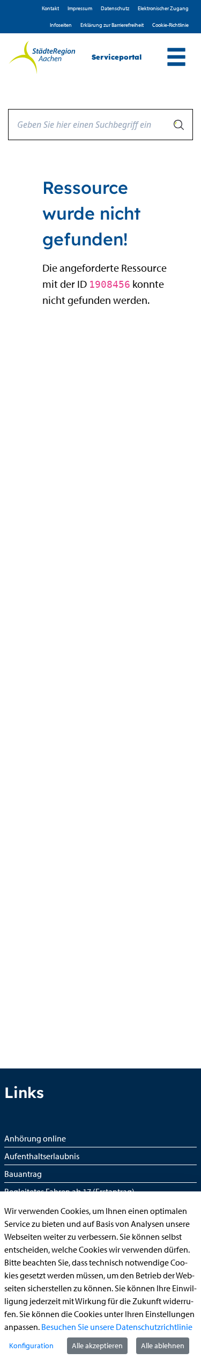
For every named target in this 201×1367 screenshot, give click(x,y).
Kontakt (50, 8)
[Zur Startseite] (42, 57)
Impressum (80, 8)
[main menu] (176, 58)
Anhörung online (35, 1138)
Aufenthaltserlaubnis (41, 1156)
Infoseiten (61, 24)
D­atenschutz (115, 8)
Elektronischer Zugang (163, 8)
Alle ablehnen (162, 1345)
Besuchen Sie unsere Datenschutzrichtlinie (116, 1326)
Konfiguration (31, 1345)
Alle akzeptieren (97, 1345)
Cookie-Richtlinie (170, 24)
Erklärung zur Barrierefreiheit (112, 24)
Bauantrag (23, 1173)
